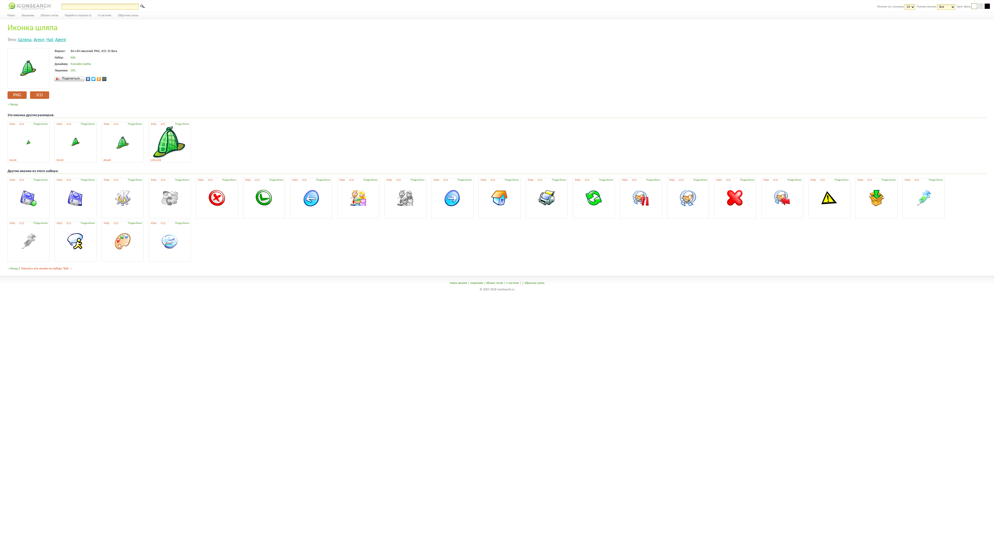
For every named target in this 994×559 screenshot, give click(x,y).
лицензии (476, 283)
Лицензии (27, 15)
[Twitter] (93, 79)
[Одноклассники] (99, 79)
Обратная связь (128, 15)
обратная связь (534, 283)
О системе (104, 15)
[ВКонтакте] (88, 79)
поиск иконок (458, 283)
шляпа (25, 40)
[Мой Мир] (104, 79)
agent (60, 40)
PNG (17, 95)
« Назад (13, 104)
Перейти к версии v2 (78, 15)
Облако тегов (49, 15)
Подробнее (41, 123)
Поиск (11, 15)
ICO (39, 95)
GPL (73, 70)
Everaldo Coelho (81, 64)
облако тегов (494, 283)
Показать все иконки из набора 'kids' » (46, 268)
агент (39, 40)
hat (49, 40)
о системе (512, 283)
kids (73, 57)
